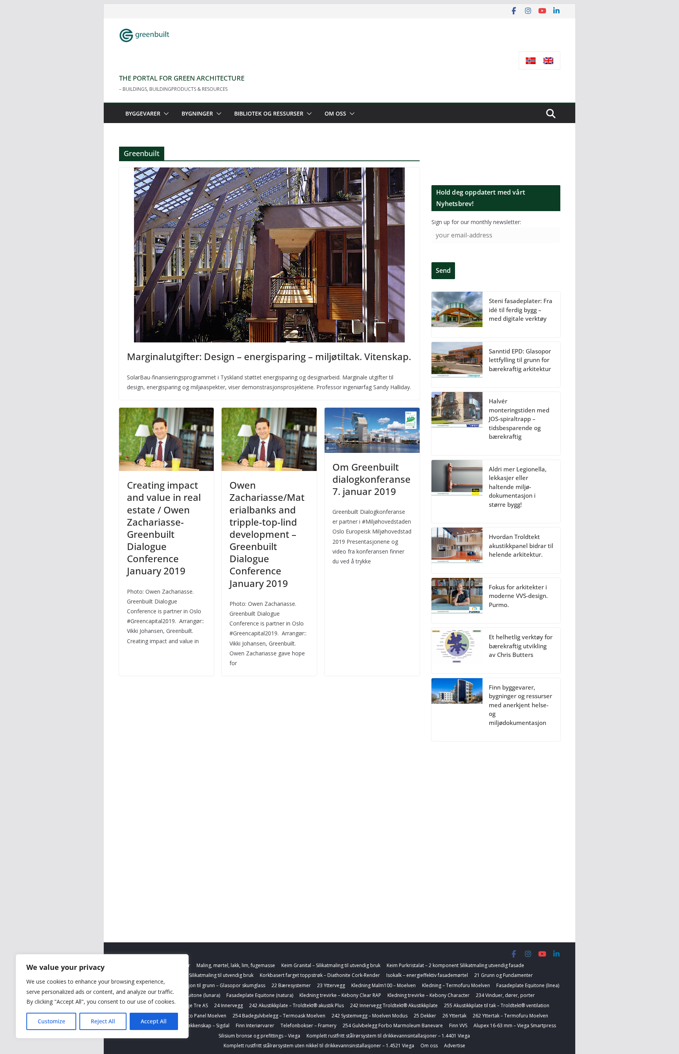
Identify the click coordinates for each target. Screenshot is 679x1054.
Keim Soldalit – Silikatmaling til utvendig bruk (204, 975)
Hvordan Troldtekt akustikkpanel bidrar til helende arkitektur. (521, 545)
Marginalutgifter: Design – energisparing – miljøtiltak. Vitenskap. (269, 356)
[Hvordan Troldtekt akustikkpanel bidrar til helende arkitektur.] (457, 550)
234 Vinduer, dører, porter (505, 995)
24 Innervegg (228, 1005)
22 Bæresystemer (291, 985)
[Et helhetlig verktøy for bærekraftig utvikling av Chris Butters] (457, 650)
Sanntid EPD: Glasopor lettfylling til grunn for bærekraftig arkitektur (520, 360)
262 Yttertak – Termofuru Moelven (510, 1015)
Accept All (154, 1021)
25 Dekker (425, 1015)
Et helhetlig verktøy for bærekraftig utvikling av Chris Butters (520, 646)
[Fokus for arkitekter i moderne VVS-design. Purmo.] (457, 601)
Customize (51, 1021)
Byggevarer (142, 113)
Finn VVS (458, 1025)
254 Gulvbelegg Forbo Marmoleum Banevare (393, 1025)
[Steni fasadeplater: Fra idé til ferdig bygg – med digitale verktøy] (457, 314)
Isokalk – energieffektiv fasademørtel (427, 975)
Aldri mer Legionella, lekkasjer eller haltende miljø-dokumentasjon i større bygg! (518, 486)
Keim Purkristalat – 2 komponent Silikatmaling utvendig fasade (455, 965)
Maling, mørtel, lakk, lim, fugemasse (235, 965)
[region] (102, 996)
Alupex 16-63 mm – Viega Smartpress (514, 1025)
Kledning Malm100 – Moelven (383, 985)
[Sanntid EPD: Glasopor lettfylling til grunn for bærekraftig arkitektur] (457, 365)
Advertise (454, 1045)
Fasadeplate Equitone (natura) (259, 995)
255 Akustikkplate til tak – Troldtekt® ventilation (496, 1005)
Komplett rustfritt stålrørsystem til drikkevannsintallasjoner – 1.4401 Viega (388, 1035)
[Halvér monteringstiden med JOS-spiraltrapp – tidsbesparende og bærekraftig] (457, 423)
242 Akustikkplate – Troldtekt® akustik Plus (296, 1005)
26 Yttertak (454, 1015)
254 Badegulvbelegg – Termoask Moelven (279, 1015)
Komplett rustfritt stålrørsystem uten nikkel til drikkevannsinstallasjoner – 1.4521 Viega (319, 1045)
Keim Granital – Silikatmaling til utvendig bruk (330, 965)
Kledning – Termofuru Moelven (456, 985)
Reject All (103, 1021)
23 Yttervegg (331, 985)
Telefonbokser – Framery (308, 1025)
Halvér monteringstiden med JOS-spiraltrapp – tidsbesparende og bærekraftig (519, 418)
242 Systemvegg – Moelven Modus (369, 1015)
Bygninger (197, 113)
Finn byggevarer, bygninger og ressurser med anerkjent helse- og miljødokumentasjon (520, 705)
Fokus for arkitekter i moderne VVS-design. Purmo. (518, 596)
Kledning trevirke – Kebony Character (428, 995)
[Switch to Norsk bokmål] (531, 60)
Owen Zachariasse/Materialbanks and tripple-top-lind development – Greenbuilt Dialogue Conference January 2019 (267, 534)
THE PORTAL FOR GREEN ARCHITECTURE (181, 78)
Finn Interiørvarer (255, 1025)
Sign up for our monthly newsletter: (476, 222)
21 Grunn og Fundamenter (503, 975)
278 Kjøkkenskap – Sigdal (201, 1025)
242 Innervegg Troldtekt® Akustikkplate (394, 1005)
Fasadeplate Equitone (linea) (527, 985)
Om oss (335, 113)
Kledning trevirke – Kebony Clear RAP (340, 995)
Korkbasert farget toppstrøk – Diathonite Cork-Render (320, 975)
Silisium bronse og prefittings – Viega (259, 1035)
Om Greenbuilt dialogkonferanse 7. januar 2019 (371, 479)
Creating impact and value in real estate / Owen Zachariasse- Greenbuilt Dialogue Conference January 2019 (164, 527)
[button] (164, 113)
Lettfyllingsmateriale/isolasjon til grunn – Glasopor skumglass (197, 985)
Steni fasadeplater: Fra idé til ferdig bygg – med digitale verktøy (520, 309)
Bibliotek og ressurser (268, 113)
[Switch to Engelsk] (548, 60)
